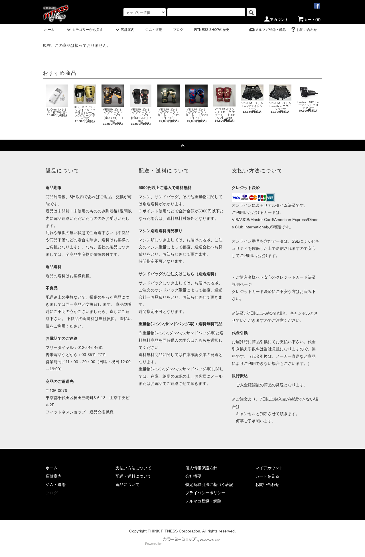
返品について (127, 484)
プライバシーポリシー (205, 492)
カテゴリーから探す (87, 30)
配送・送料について (133, 476)
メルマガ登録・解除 (270, 30)
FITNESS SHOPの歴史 (211, 30)
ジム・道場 (153, 30)
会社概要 (193, 476)
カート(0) (312, 20)
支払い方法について (133, 468)
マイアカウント (269, 468)
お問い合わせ (307, 30)
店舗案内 (127, 30)
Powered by (153, 543)
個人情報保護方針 (201, 468)
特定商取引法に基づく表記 (209, 484)
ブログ (178, 30)
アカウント (279, 20)
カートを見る (267, 476)
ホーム (49, 30)
